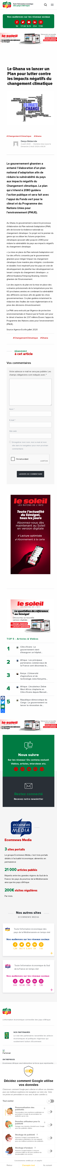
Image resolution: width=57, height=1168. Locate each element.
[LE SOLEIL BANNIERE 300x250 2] (30, 615)
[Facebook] (3, 698)
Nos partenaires (22, 1032)
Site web (13, 431)
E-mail (12, 420)
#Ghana (37, 136)
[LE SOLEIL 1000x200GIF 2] (28, 38)
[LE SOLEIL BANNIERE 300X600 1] (30, 534)
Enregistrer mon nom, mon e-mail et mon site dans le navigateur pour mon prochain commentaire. (30, 445)
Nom (11, 409)
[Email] (3, 706)
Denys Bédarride (29, 141)
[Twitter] (3, 702)
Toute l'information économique (23, 5)
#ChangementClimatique (19, 136)
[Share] (3, 711)
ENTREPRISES (9, 1059)
